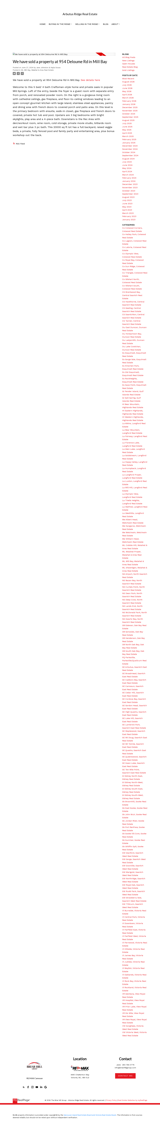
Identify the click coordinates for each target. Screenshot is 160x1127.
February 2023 (129, 216)
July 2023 (127, 200)
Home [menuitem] (43, 24)
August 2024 (128, 159)
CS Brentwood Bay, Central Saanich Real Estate (132, 295)
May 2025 (126, 130)
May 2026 (126, 91)
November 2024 (130, 149)
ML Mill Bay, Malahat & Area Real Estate (37, 70)
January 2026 (128, 104)
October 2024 (128, 152)
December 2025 (130, 107)
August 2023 (128, 197)
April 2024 (127, 171)
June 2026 (127, 88)
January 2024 (129, 181)
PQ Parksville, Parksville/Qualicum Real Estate (134, 660)
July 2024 (127, 162)
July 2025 (127, 123)
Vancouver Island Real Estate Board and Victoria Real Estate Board (90, 1115)
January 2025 (128, 142)
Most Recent (128, 78)
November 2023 (130, 187)
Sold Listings (128, 70)
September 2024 (130, 155)
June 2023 (127, 203)
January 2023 (128, 219)
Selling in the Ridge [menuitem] (86, 24)
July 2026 (127, 85)
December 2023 (130, 184)
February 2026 (129, 101)
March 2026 (128, 98)
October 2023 (128, 191)
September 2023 (130, 194)
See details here (90, 80)
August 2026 (128, 82)
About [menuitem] (115, 24)
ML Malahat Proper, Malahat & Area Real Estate (132, 554)
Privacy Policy (111, 1100)
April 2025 (127, 133)
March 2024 (128, 175)
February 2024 (129, 178)
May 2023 (126, 207)
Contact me (125, 1076)
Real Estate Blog (130, 67)
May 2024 (127, 168)
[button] (23, 1087)
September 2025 (130, 117)
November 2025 (130, 110)
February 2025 (129, 139)
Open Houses (128, 63)
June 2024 (127, 165)
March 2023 (128, 213)
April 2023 (127, 210)
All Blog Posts (128, 57)
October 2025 (128, 114)
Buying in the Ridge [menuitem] (59, 24)
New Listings (128, 60)
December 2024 (130, 146)
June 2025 (127, 126)
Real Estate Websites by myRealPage (132, 1100)
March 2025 (128, 136)
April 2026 (127, 94)
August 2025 (128, 120)
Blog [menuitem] (105, 24)
